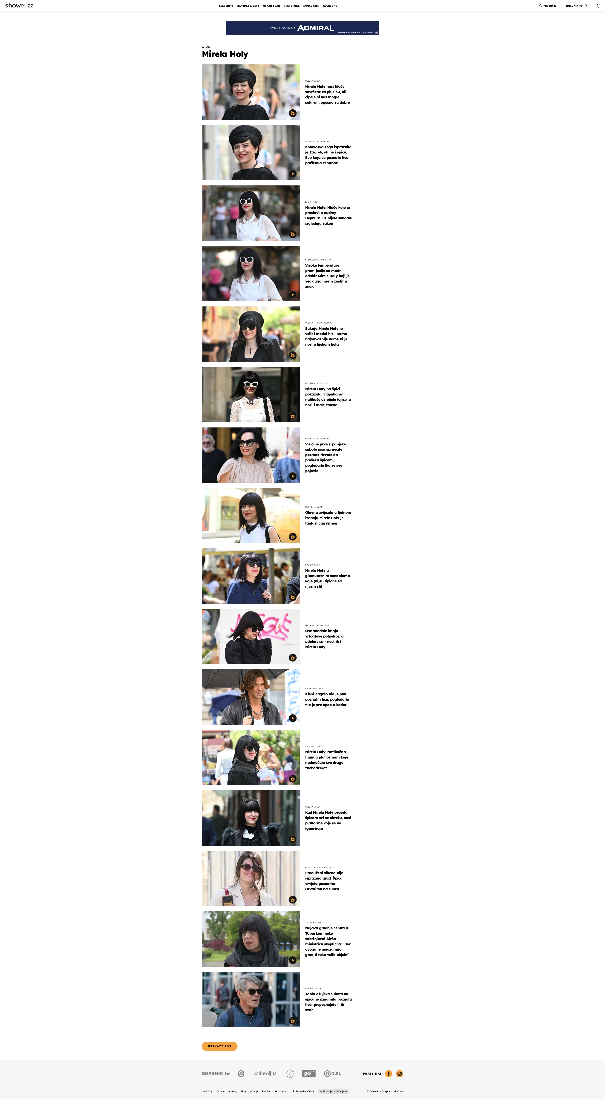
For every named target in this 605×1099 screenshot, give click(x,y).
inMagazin (311, 5)
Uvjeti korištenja (249, 1091)
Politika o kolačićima (303, 1091)
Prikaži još (219, 1046)
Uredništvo (207, 1091)
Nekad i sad (271, 5)
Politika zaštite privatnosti (275, 1091)
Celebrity (226, 5)
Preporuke (292, 5)
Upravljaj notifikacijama (335, 1091)
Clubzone (330, 5)
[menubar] (598, 6)
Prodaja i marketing (227, 1091)
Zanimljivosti (248, 5)
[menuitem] (598, 6)
